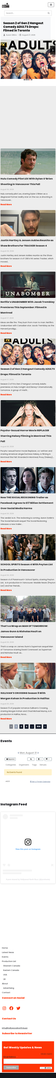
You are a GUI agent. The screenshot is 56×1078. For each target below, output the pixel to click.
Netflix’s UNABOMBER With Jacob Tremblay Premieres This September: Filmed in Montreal (27, 285)
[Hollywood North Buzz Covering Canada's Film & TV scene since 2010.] (5, 5)
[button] (24, 79)
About (5, 983)
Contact (6, 992)
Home (5, 947)
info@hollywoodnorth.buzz (14, 1028)
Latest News (8, 952)
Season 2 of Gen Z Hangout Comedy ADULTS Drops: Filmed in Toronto (23, 27)
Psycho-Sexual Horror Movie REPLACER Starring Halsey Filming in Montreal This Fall (27, 413)
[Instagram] (4, 1008)
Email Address (11, 1057)
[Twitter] (18, 1008)
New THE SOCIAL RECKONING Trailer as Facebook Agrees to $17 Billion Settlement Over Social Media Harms (27, 480)
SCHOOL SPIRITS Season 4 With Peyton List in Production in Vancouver (27, 547)
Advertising (8, 988)
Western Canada (11, 965)
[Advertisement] (28, 114)
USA (5, 974)
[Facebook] (11, 1008)
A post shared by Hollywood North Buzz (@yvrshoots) (28, 879)
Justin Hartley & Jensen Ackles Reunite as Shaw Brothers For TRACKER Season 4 (27, 223)
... (32, 726)
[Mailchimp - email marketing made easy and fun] (46, 1068)
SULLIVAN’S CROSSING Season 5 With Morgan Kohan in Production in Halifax (27, 676)
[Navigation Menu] (51, 4)
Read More (6, 204)
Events (5, 956)
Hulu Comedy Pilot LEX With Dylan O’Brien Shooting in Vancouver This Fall (27, 161)
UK (4, 979)
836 (38, 726)
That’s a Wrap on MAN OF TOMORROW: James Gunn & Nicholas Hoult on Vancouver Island (27, 609)
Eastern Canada (11, 970)
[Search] (49, 13)
